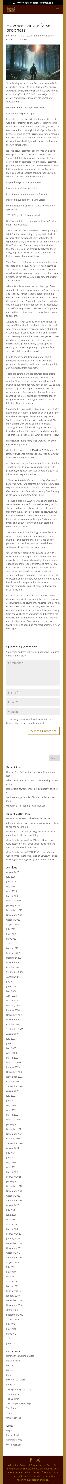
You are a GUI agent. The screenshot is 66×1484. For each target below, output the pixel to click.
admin (12, 35)
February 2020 (13, 1233)
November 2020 (14, 1190)
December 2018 (14, 1300)
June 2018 (11, 1328)
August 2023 (12, 1033)
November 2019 (14, 1248)
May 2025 (11, 938)
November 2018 (14, 1305)
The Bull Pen (12, 1398)
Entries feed (12, 1435)
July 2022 (11, 1095)
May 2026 (11, 886)
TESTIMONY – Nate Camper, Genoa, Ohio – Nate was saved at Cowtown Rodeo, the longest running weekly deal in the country (32, 856)
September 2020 (14, 1200)
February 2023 (13, 1062)
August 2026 (12, 872)
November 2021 (14, 1133)
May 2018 (11, 1333)
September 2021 (14, 1143)
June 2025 (11, 933)
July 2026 (11, 876)
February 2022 (13, 1119)
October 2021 (13, 1138)
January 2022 (13, 1124)
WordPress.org (13, 1444)
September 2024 (14, 971)
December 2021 (14, 1129)
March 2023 (12, 1057)
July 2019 (11, 1267)
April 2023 (11, 1052)
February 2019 (13, 1290)
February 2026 (13, 900)
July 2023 (11, 1038)
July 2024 (11, 981)
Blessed (10, 1365)
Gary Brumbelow (14, 840)
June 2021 (11, 1157)
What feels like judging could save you (26, 805)
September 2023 (14, 1029)
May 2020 (11, 1219)
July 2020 (11, 1209)
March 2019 (12, 1286)
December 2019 (14, 1243)
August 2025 (12, 924)
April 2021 (11, 1167)
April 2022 (11, 1110)
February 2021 (13, 1176)
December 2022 (14, 1071)
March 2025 (12, 948)
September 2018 (14, 1314)
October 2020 (13, 1195)
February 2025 (13, 952)
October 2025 (13, 919)
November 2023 (14, 1019)
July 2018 (11, 1324)
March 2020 (12, 1228)
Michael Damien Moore (38, 818)
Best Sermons (13, 1360)
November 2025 (14, 914)
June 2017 (11, 1343)
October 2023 (13, 1024)
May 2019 (11, 1276)
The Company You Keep (18, 1403)
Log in (9, 1430)
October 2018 (13, 1309)
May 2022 (11, 1105)
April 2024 (11, 995)
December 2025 (14, 910)
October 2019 (13, 1252)
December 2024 (14, 957)
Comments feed (14, 1439)
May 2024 (11, 991)
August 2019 (12, 1262)
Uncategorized (13, 1417)
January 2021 (13, 1181)
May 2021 (11, 1162)
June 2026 (11, 881)
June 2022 (11, 1100)
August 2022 (12, 1090)
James (9, 1375)
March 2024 (12, 1000)
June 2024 (11, 986)
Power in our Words (16, 1379)
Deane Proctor (13, 831)
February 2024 (13, 1005)
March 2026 (12, 895)
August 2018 (12, 1319)
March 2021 (12, 1171)
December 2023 (14, 1014)
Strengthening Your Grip (18, 1389)
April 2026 (11, 891)
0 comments (22, 39)
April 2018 (11, 1338)
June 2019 (11, 1271)
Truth (9, 1413)
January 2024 (13, 1010)
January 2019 (13, 1295)
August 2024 (12, 976)
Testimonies (12, 1394)
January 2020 (13, 1238)
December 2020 (14, 1186)
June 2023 (11, 1043)
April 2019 (11, 1281)
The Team (11, 1408)
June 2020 (11, 1214)
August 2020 (12, 1205)
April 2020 (11, 1224)
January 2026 (13, 905)
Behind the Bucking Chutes (20, 1355)
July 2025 (11, 929)
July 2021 (11, 1152)
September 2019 (14, 1257)
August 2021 (12, 1148)
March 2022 (12, 1114)
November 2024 (14, 962)
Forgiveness (12, 1370)
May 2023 (11, 1048)
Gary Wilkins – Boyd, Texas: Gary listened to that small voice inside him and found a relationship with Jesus (30, 844)
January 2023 (13, 1067)
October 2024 (13, 967)
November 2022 (14, 1076)
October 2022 (13, 1081)
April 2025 (11, 943)
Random (10, 1384)
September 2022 (14, 1086)
